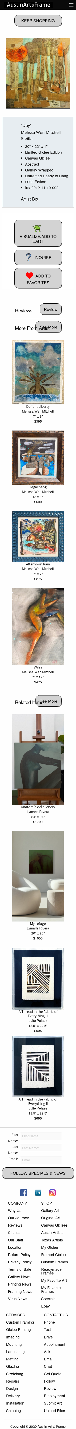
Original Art (50, 1217)
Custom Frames (54, 1261)
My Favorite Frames (51, 1289)
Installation (15, 1403)
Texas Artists (52, 1239)
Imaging (13, 1337)
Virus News (17, 1298)
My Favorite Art (54, 1280)
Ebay (45, 1306)
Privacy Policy (20, 1261)
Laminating (15, 1351)
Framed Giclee (53, 1254)
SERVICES (15, 1314)
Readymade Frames (51, 1271)
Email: (13, 1158)
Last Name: (13, 1149)
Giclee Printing (18, 1329)
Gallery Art (50, 1210)
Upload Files (54, 1410)
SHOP (46, 1203)
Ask (47, 1351)
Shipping (13, 1410)
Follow (49, 1381)
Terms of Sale (19, 1269)
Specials (48, 1298)
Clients (14, 1232)
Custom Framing (20, 1322)
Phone (49, 1322)
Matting (12, 1358)
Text (47, 1329)
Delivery (13, 1395)
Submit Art (53, 1403)
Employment (54, 1395)
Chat (48, 1366)
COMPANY (17, 1203)
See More (48, 701)
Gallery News (19, 1276)
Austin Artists (52, 1232)
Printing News (19, 1284)
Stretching (14, 1373)
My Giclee (49, 1247)
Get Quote (52, 1373)
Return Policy (19, 1254)
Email (48, 1358)
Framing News (20, 1291)
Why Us (14, 1210)
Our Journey (18, 1217)
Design (12, 1388)
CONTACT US (56, 1314)
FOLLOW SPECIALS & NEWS (38, 1173)
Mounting (14, 1344)
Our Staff (15, 1239)
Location (15, 1247)
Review (50, 1388)
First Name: (13, 1137)
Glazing (12, 1366)
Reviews (15, 1225)
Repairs (12, 1381)
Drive (48, 1337)
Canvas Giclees (54, 1225)
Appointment (54, 1344)
